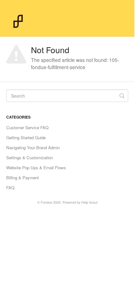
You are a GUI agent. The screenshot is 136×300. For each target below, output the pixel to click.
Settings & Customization (29, 157)
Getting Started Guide (26, 137)
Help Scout (89, 202)
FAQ (10, 188)
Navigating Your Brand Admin (33, 147)
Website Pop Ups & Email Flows (36, 167)
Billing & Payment (22, 178)
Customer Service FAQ (27, 127)
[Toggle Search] (121, 95)
